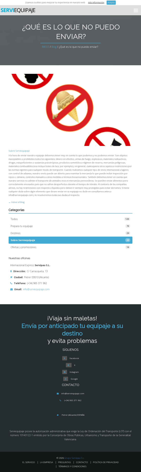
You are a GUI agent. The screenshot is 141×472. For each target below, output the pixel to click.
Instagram (74, 372)
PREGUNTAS (64, 462)
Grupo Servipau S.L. (74, 458)
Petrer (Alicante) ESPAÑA (73, 415)
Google (74, 379)
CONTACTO (82, 462)
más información (96, 2)
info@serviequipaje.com (36, 289)
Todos (70, 219)
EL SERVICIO (28, 462)
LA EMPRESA (46, 462)
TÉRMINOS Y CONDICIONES (72, 466)
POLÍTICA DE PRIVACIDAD (106, 462)
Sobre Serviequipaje (19, 150)
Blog (54, 46)
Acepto (111, 2)
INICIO (45, 46)
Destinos (70, 233)
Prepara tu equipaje (70, 226)
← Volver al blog (16, 202)
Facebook (74, 358)
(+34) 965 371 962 (72, 400)
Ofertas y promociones (70, 247)
